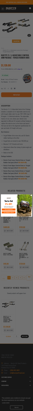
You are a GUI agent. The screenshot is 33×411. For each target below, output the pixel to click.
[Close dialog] (31, 195)
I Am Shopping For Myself (9, 212)
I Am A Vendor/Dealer (9, 209)
